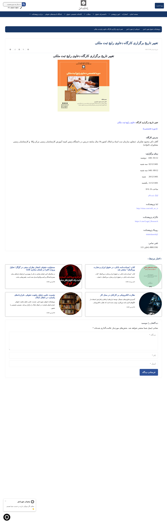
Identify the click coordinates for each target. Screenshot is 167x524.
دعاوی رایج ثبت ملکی (126, 122)
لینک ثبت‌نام (153, 195)
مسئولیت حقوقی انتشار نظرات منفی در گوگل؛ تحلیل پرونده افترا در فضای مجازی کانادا (32, 268)
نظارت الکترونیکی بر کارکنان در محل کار (117, 295)
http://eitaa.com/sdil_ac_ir (147, 208)
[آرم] (83, 6)
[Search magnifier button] (24, 4)
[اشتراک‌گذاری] (27, 49)
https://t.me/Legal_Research (146, 221)
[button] (109, 14)
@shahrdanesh (152, 234)
